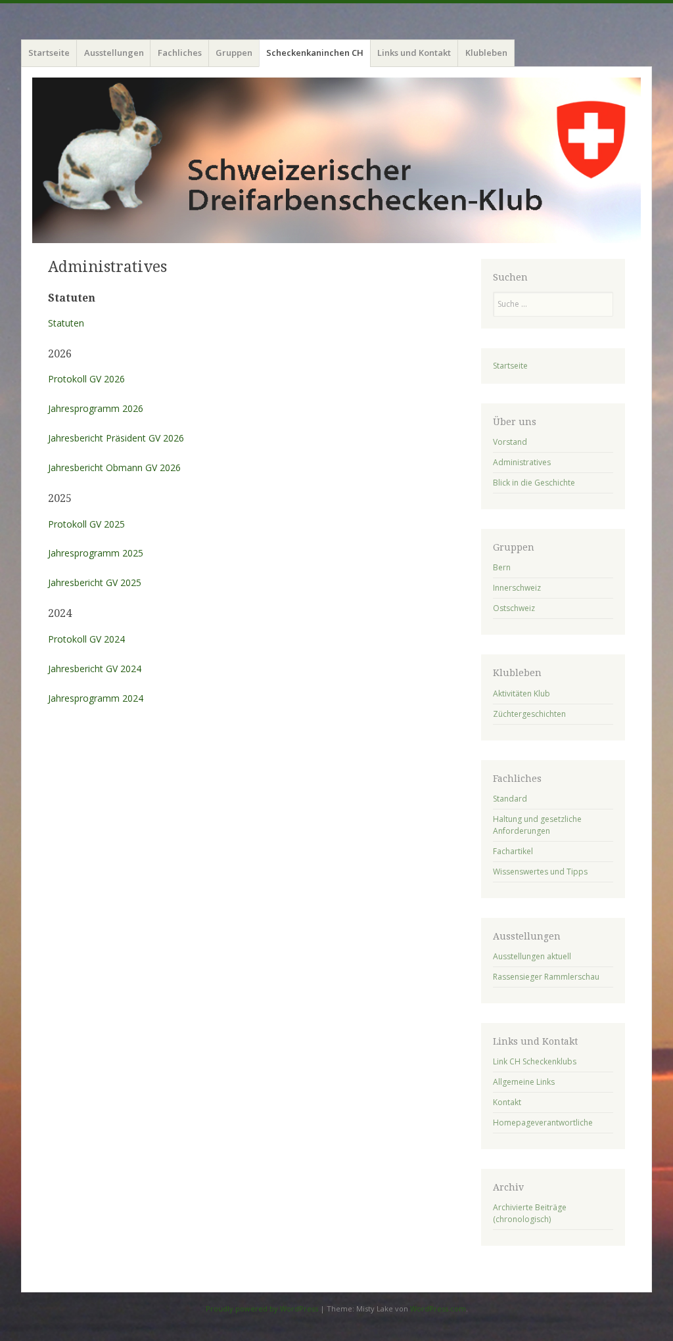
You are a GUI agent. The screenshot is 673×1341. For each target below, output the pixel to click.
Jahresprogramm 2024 (95, 698)
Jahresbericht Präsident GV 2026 (116, 438)
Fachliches (180, 52)
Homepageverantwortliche (543, 1122)
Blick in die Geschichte (534, 482)
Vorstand (510, 441)
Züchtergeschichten (529, 713)
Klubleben (486, 52)
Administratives (522, 462)
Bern (502, 567)
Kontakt (507, 1102)
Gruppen (234, 52)
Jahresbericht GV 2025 (94, 582)
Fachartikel (513, 851)
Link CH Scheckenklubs (534, 1061)
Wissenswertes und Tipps (540, 871)
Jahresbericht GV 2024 (94, 668)
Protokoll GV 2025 (86, 524)
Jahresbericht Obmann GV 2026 (114, 467)
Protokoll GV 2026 (86, 379)
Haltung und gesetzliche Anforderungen (537, 824)
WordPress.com (438, 1308)
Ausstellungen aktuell (532, 956)
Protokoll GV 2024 (86, 639)
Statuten (66, 323)
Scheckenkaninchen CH (314, 52)
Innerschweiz (517, 587)
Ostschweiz (514, 608)
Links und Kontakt (414, 52)
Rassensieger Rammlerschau (546, 976)
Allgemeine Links (524, 1081)
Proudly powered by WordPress (262, 1308)
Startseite (49, 52)
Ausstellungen (114, 52)
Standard (510, 798)
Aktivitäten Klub (521, 693)
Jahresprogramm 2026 (95, 408)
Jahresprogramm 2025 (95, 553)
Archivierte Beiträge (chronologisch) (530, 1213)
